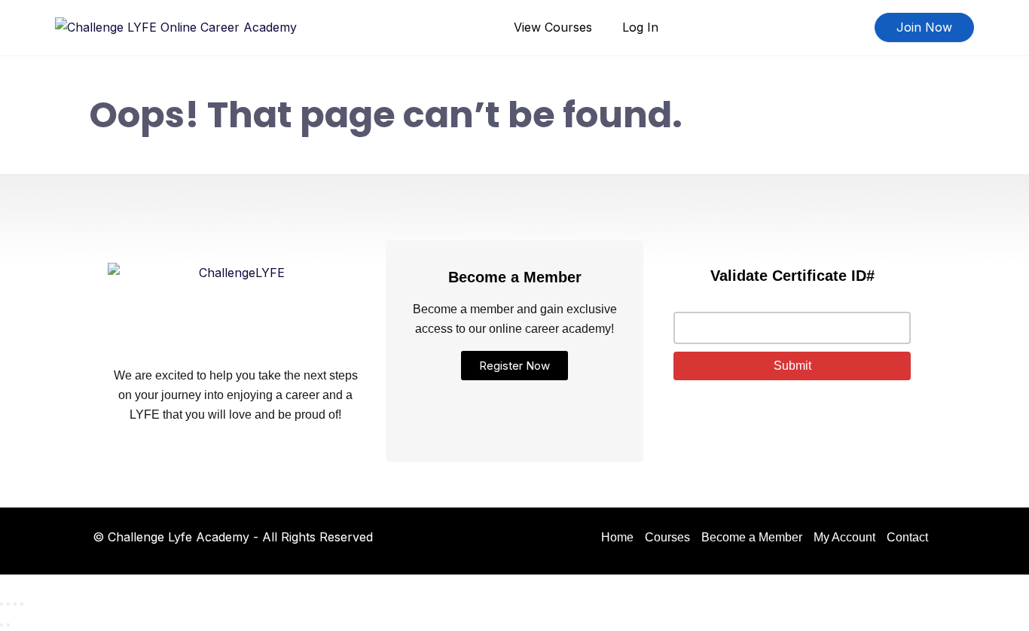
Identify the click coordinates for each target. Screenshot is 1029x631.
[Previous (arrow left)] (1, 624)
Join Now (924, 27)
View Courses (553, 27)
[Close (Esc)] (21, 603)
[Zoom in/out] (1, 603)
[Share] (15, 603)
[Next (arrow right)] (8, 624)
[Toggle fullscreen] (8, 603)
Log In (640, 27)
